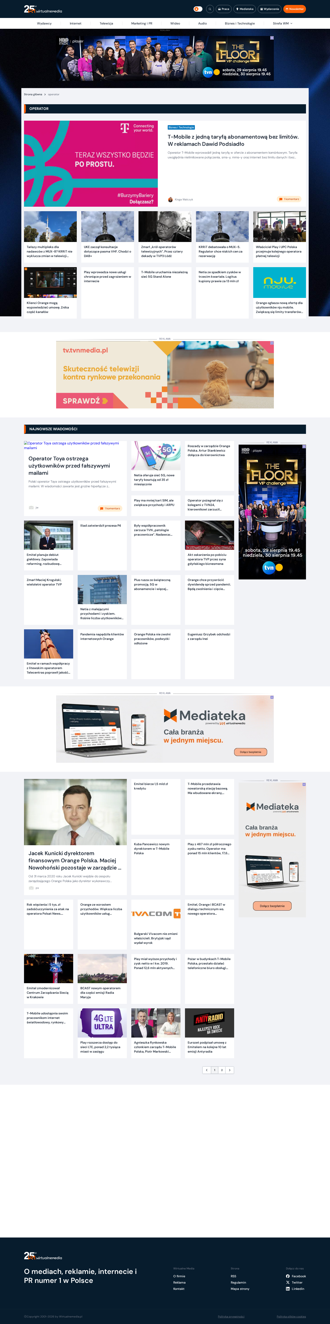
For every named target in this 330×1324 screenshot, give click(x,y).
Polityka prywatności (231, 1316)
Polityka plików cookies (291, 1316)
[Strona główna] (43, 9)
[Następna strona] (229, 1070)
